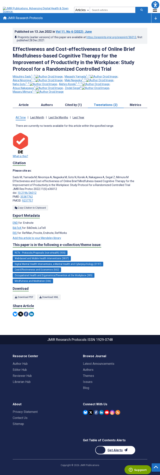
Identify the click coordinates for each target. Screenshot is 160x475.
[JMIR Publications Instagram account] (112, 412)
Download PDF (25, 297)
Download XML (50, 297)
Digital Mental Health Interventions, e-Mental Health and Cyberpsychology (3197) (58, 264)
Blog (86, 388)
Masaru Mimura (24, 91)
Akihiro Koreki (70, 84)
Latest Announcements (98, 364)
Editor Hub (20, 370)
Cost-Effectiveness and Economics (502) (37, 269)
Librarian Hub (22, 382)
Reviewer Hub (22, 376)
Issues (87, 382)
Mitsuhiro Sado (24, 76)
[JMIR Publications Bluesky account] (85, 412)
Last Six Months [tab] (58, 117)
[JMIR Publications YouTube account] (106, 412)
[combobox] (112, 10)
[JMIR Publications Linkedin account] (101, 412)
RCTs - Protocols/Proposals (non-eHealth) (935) (40, 252)
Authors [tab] (47, 105)
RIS (15, 232)
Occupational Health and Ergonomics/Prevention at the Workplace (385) (53, 275)
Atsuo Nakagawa (24, 88)
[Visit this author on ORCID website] (49, 76)
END (15, 222)
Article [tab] (24, 105)
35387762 (26, 196)
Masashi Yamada (77, 76)
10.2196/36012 (27, 192)
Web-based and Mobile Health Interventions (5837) (42, 258)
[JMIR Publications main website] (36, 10)
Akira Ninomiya (24, 80)
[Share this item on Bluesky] (15, 314)
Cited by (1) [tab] (73, 105)
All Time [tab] (21, 117)
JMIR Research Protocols (25, 18)
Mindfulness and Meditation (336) (33, 281)
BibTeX (17, 227)
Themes (88, 376)
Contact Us (20, 418)
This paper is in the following (57, 245)
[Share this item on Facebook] (26, 314)
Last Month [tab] (37, 117)
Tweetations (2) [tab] (105, 105)
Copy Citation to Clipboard (31, 207)
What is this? (20, 156)
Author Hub (20, 364)
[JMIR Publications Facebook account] (96, 412)
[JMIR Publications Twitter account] (90, 412)
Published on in (53, 31)
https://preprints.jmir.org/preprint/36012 (111, 37)
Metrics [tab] (135, 105)
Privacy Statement (25, 412)
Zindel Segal (73, 88)
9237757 (27, 200)
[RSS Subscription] (117, 412)
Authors (88, 370)
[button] (155, 4)
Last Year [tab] (78, 117)
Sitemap (18, 424)
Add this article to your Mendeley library (37, 238)
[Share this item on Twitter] (20, 314)
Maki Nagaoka (75, 80)
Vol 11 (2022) (74, 31)
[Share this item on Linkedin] (31, 314)
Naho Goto (21, 84)
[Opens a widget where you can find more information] (137, 470)
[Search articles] (141, 10)
